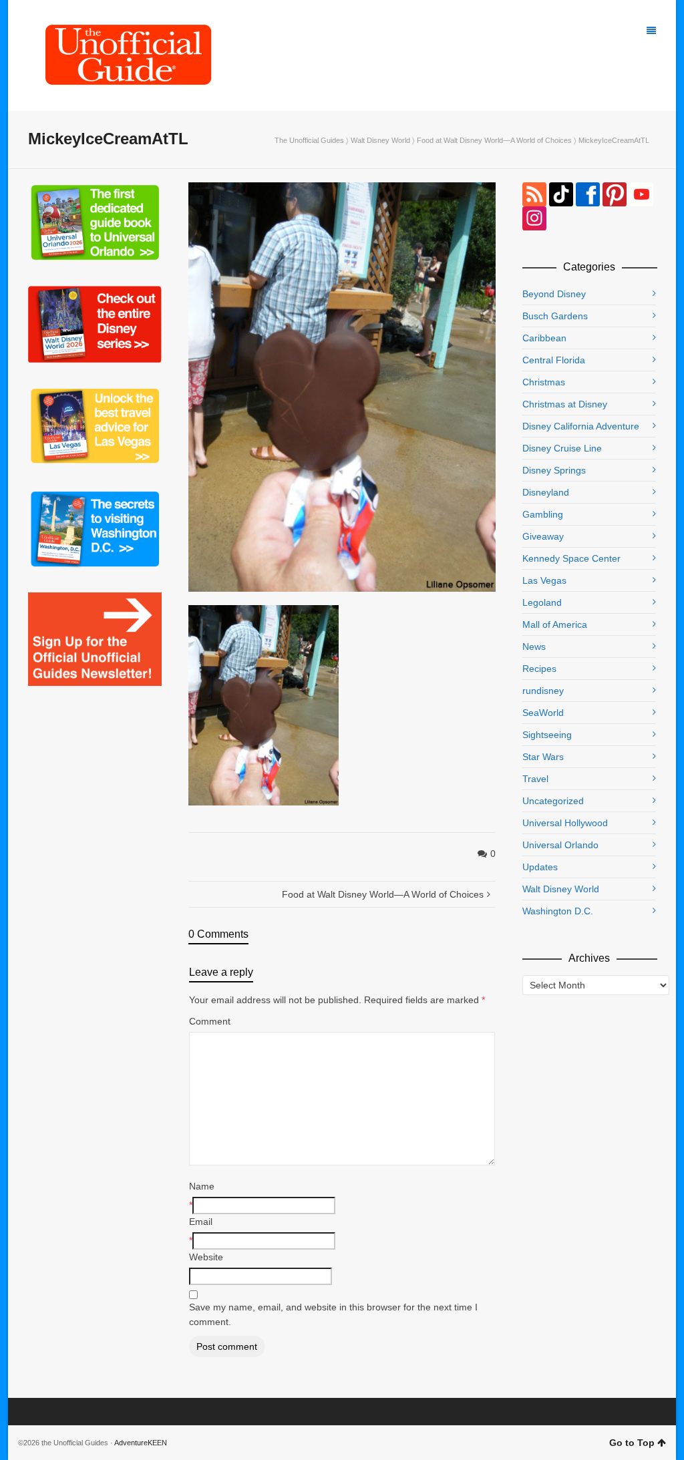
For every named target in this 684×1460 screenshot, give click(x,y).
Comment (209, 1021)
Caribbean (544, 338)
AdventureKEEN (140, 1443)
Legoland (542, 602)
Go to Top (632, 1442)
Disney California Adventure (580, 426)
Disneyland (545, 492)
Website (206, 1257)
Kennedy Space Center (571, 558)
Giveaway (543, 536)
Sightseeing (547, 734)
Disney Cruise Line (562, 448)
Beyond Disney (554, 294)
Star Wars (543, 756)
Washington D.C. (557, 911)
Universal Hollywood (565, 822)
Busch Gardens (555, 316)
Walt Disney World (380, 140)
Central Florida (553, 360)
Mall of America (554, 624)
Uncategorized (553, 800)
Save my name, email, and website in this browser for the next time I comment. (333, 1314)
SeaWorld (543, 712)
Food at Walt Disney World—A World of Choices (494, 140)
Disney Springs (554, 470)
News (534, 646)
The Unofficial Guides (309, 140)
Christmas (543, 382)
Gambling (542, 514)
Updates (540, 867)
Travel (535, 778)
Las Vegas (544, 580)
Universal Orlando (560, 845)
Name (201, 1186)
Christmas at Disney (564, 404)
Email (200, 1221)
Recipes (539, 668)
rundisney (543, 690)
